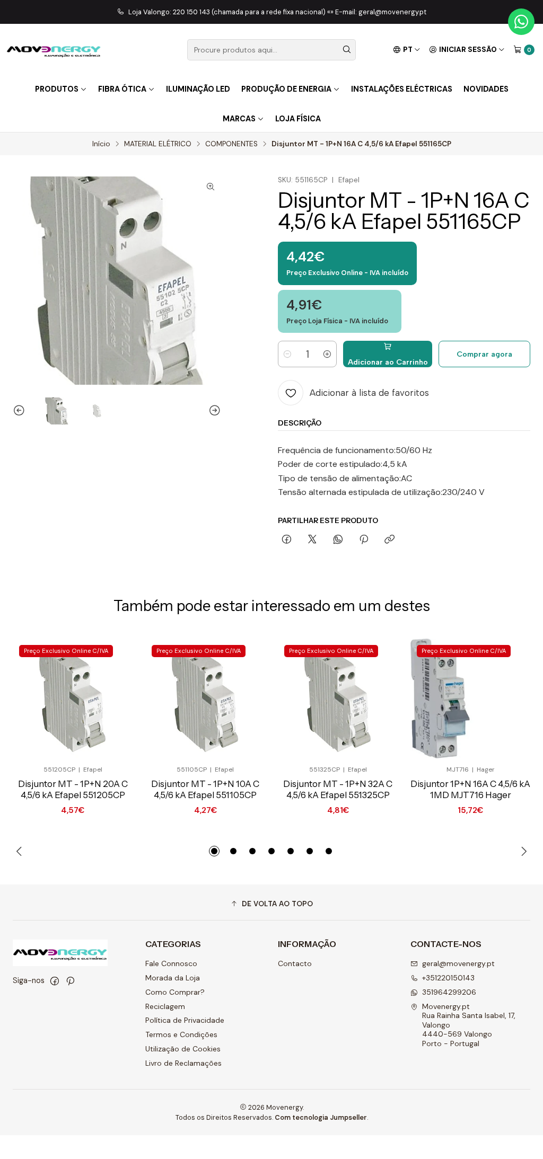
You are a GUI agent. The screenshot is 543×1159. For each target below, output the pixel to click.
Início (101, 144)
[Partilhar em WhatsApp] (338, 540)
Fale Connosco (171, 963)
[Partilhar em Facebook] (286, 540)
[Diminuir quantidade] (287, 354)
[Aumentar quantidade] (327, 354)
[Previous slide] (21, 411)
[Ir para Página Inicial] (53, 50)
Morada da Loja (172, 978)
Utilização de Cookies (183, 1049)
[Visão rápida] (107, 698)
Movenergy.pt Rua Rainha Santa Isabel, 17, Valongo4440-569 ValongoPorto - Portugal (468, 1025)
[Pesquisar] (347, 49)
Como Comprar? (175, 992)
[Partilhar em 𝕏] (312, 540)
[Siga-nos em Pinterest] (70, 981)
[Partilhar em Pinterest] (364, 540)
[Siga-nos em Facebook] (54, 981)
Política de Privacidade (184, 1020)
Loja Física (298, 118)
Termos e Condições (181, 1034)
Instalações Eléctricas (401, 89)
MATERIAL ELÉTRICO (157, 144)
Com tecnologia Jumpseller (321, 1117)
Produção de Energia (286, 89)
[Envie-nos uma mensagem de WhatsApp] (521, 21)
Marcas (239, 118)
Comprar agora (484, 354)
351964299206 (449, 992)
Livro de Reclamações (183, 1063)
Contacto (295, 963)
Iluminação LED (198, 89)
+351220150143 (448, 978)
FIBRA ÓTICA (122, 89)
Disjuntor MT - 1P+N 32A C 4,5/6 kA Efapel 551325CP (337, 789)
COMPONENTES (231, 144)
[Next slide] (213, 411)
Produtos (56, 89)
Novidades (486, 89)
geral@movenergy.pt (458, 963)
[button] (214, 851)
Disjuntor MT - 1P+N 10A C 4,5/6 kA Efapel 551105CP (205, 789)
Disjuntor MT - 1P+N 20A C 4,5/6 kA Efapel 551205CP (73, 789)
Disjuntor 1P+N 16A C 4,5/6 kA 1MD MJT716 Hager (470, 789)
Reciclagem (165, 1006)
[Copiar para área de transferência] (389, 540)
